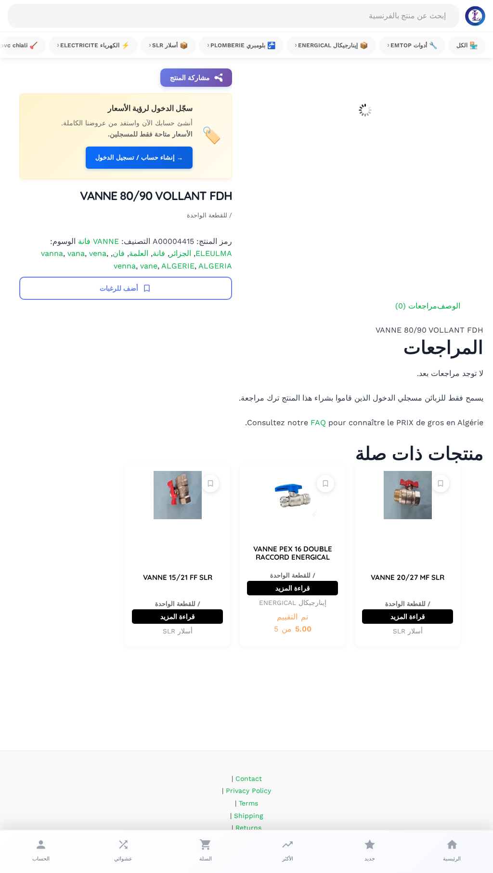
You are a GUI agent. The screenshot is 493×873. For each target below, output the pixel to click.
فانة (159, 253)
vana (76, 253)
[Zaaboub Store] (475, 16)
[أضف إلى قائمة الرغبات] (440, 483)
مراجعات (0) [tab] (416, 305)
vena (97, 253)
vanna (52, 253)
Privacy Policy (248, 790)
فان (119, 253)
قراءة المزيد (407, 616)
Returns (248, 828)
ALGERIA (215, 265)
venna (125, 265)
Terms (248, 803)
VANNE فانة (98, 241)
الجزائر (180, 253)
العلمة (138, 253)
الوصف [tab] (448, 305)
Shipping (248, 815)
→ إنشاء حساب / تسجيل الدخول (139, 157)
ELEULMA (213, 253)
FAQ (318, 422)
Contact (248, 778)
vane (148, 265)
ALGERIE (178, 265)
